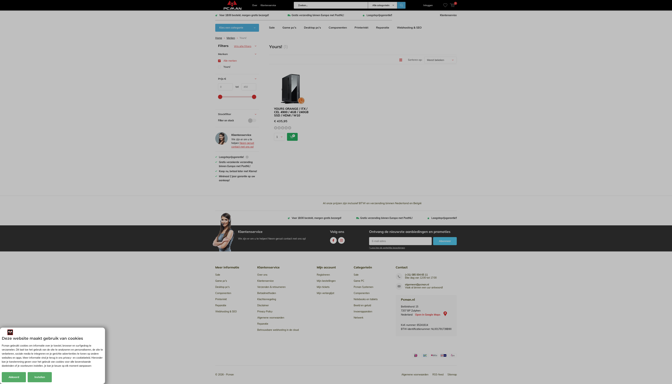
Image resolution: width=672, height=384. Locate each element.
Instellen (39, 377)
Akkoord (14, 377)
